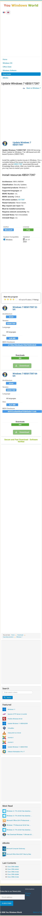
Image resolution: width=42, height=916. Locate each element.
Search (9, 697)
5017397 (21, 199)
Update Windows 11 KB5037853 (18, 747)
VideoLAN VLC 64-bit (14, 733)
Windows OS (7, 63)
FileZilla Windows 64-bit (15, 719)
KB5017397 (18, 164)
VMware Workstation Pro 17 (16, 751)
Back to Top (37, 912)
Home (5, 59)
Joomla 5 (10, 742)
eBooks (5, 78)
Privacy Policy (28, 894)
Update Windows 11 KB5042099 (18, 723)
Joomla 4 (10, 737)
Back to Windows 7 (33, 88)
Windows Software (9, 70)
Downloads (7, 74)
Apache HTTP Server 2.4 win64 (17, 714)
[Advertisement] (21, 35)
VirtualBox (11, 728)
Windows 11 (11, 709)
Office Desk (7, 66)
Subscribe (7, 903)
